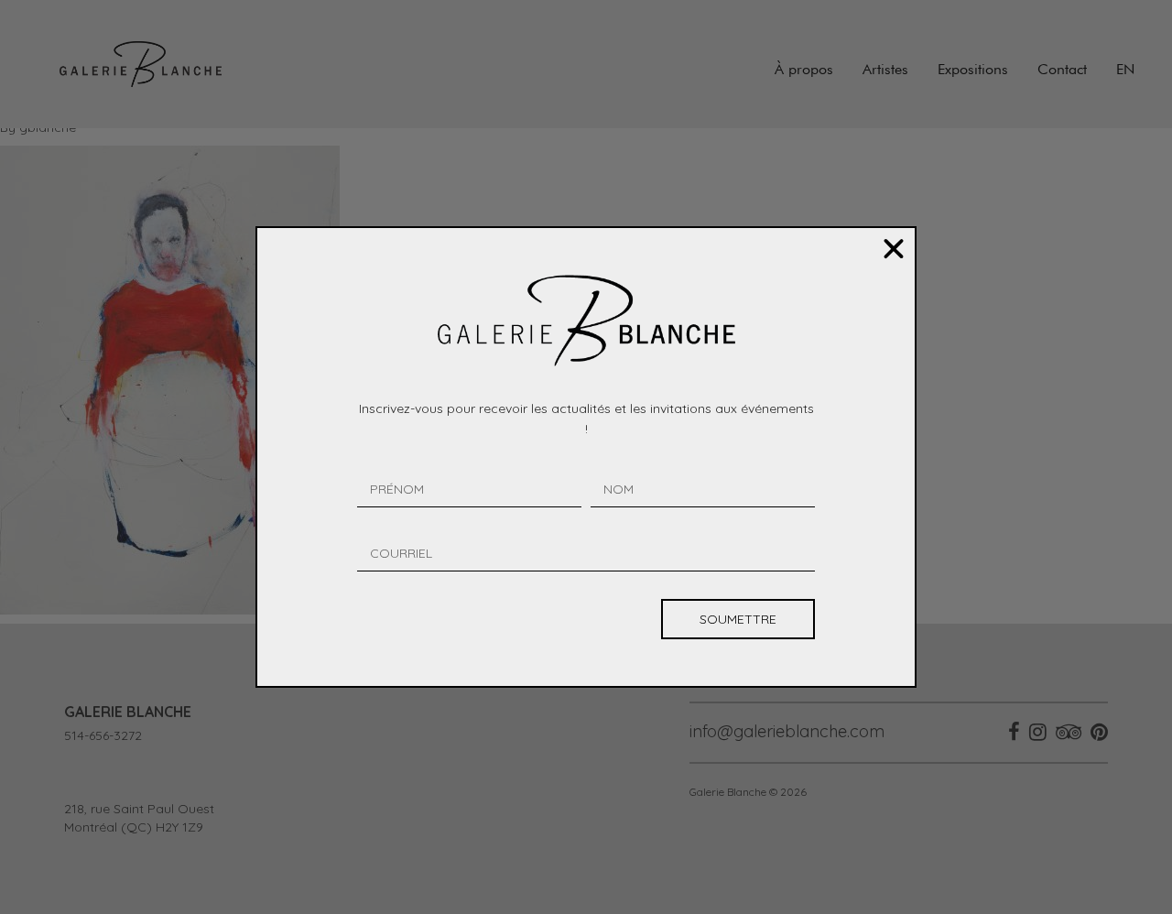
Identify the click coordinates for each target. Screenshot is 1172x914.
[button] (893, 249)
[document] (586, 457)
